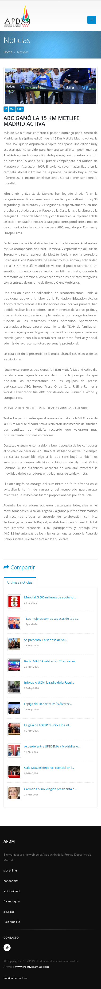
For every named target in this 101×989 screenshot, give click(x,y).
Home (8, 52)
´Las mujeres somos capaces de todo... (51, 618)
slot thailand (11, 891)
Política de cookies (15, 978)
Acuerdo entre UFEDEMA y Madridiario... (52, 746)
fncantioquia (12, 901)
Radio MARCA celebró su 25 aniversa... (50, 661)
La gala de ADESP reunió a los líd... (47, 725)
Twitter (7, 947)
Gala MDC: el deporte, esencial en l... (49, 768)
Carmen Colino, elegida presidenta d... (50, 789)
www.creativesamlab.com (32, 966)
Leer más (11, 922)
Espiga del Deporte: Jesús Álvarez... (48, 704)
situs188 (9, 911)
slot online (10, 870)
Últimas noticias (19, 582)
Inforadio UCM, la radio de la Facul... (49, 682)
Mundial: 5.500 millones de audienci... (50, 597)
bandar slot (11, 881)
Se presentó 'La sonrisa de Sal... (45, 640)
